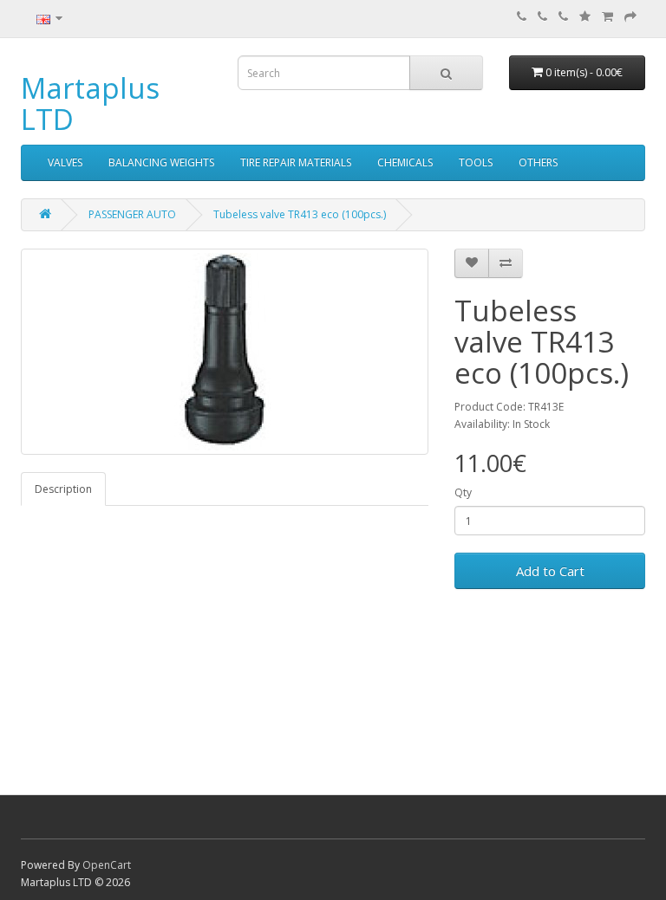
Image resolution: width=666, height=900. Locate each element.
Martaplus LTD (90, 103)
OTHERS (538, 162)
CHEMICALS (405, 162)
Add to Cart (550, 570)
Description (63, 489)
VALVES (65, 162)
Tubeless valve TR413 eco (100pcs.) (299, 214)
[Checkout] (630, 17)
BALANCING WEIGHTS (161, 162)
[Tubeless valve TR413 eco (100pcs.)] (224, 352)
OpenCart (106, 865)
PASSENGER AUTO (132, 214)
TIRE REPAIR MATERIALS (295, 162)
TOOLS (476, 162)
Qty (463, 492)
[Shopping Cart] (607, 17)
